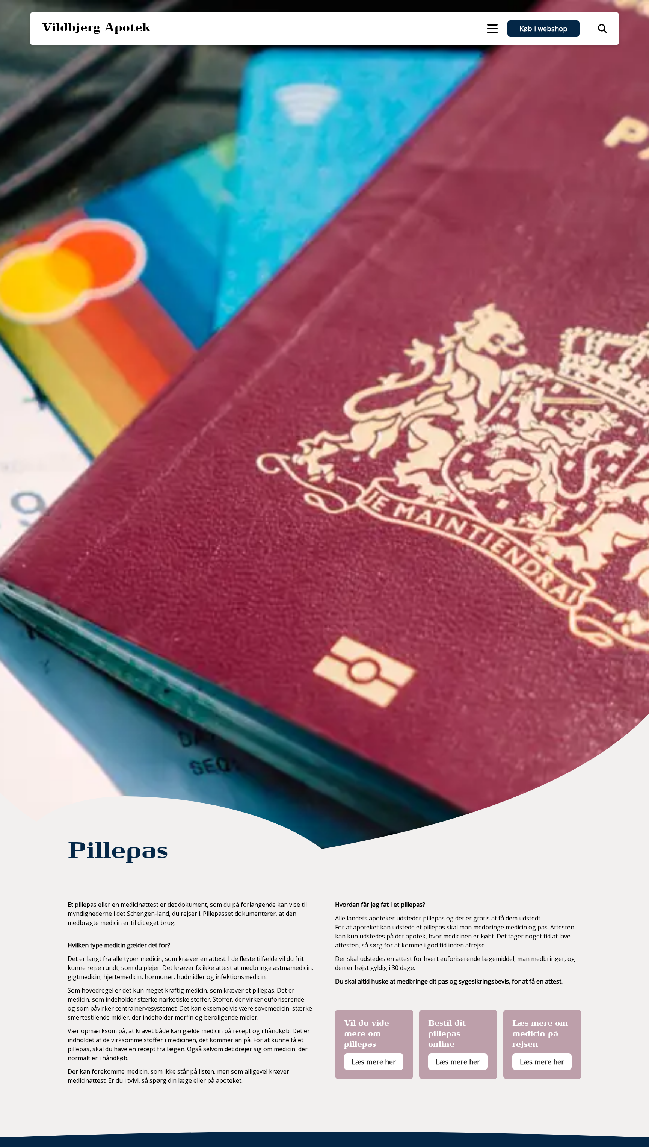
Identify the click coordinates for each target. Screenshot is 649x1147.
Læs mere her (374, 1061)
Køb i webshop (543, 28)
